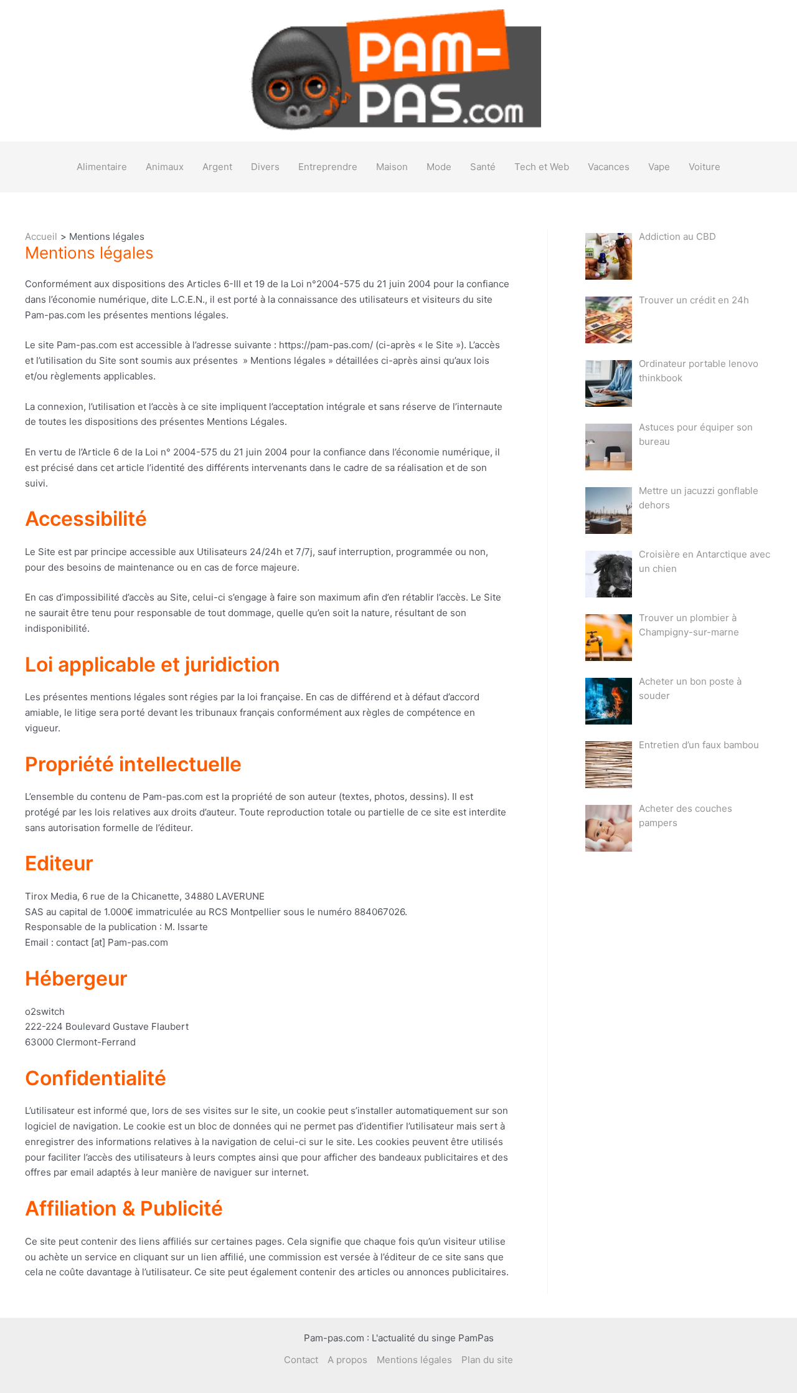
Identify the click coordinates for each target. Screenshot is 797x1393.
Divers (265, 167)
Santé (483, 167)
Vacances (609, 167)
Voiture (704, 167)
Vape (659, 167)
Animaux (165, 167)
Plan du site (487, 1360)
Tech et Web (541, 167)
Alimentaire (102, 167)
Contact (301, 1360)
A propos (347, 1360)
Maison (392, 167)
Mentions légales (414, 1360)
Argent (217, 167)
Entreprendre (327, 167)
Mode (439, 167)
